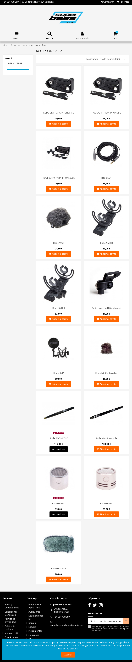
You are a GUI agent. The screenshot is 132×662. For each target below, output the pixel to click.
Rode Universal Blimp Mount (106, 308)
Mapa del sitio (12, 633)
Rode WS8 (58, 242)
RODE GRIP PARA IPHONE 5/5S (58, 112)
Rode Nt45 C (106, 503)
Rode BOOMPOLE (59, 438)
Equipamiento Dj (36, 617)
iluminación (34, 635)
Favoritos (124, 1)
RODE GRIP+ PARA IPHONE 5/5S (59, 177)
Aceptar (68, 654)
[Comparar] (54, 108)
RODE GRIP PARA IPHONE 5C (106, 112)
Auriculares (34, 611)
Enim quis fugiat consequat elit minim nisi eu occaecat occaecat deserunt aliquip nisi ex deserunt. (110, 628)
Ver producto (58, 449)
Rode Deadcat (58, 568)
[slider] (6, 69)
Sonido (32, 622)
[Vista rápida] (63, 108)
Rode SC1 (106, 177)
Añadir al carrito (60, 123)
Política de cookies (10, 627)
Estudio (32, 626)
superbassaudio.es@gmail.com (66, 625)
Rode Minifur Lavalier (106, 373)
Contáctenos (11, 637)
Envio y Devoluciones (12, 606)
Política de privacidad (10, 620)
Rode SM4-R (58, 308)
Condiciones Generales (11, 613)
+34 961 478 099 (11, 1)
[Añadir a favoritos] (58, 108)
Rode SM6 (58, 373)
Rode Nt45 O (58, 503)
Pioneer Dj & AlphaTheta (35, 606)
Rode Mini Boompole (106, 438)
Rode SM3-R (106, 242)
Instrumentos (35, 630)
